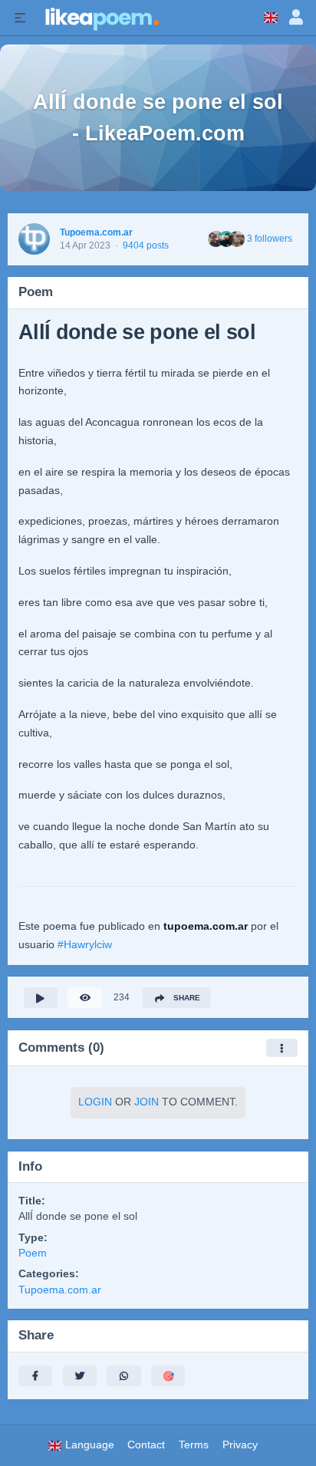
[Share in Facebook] (35, 1376)
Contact (146, 1445)
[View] (84, 997)
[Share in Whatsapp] (123, 1376)
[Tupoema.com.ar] (34, 239)
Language (88, 1445)
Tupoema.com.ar (96, 232)
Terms (194, 1445)
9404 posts (146, 245)
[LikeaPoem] (101, 17)
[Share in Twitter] (80, 1376)
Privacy (240, 1445)
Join (146, 1102)
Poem (32, 1253)
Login (95, 1102)
